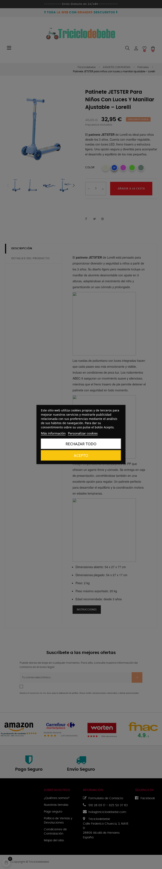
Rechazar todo (81, 443)
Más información (53, 433)
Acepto (81, 455)
